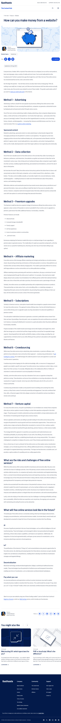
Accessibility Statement (22, 709)
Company (19, 681)
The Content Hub (6, 8)
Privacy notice (20, 695)
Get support (48, 692)
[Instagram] (50, 613)
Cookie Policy (41, 713)
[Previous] (23, 625)
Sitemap (29, 720)
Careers (18, 692)
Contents (56, 59)
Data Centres (19, 689)
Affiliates (33, 692)
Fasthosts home (6, 3)
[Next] (27, 625)
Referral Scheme (35, 689)
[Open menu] (58, 8)
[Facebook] (39, 613)
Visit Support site (49, 685)
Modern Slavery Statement (22, 705)
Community (35, 681)
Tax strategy (19, 702)
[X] (43, 613)
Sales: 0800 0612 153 (42, 2)
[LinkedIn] (47, 613)
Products (12, 15)
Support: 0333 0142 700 (54, 2)
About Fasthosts (20, 685)
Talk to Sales (49, 689)
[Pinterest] (58, 613)
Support (48, 681)
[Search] (52, 8)
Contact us (48, 695)
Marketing (13, 54)
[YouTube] (54, 613)
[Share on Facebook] (5, 59)
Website (17, 15)
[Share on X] (9, 59)
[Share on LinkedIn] (12, 59)
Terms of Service (20, 699)
